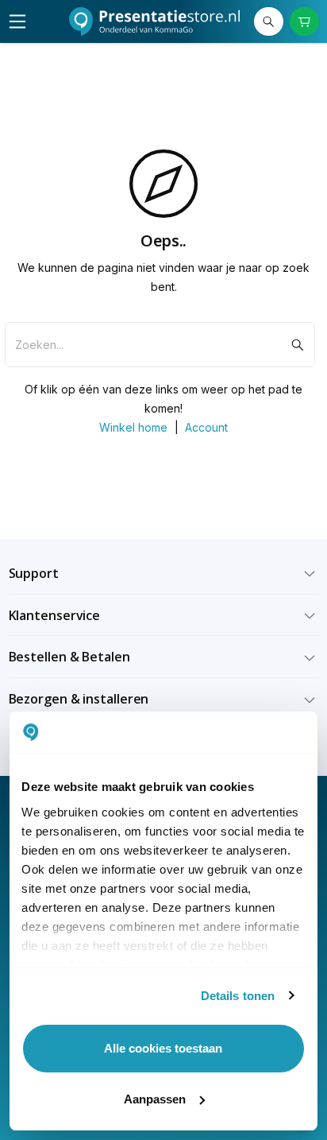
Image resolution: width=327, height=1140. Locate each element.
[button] (164, 574)
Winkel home (133, 427)
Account (206, 427)
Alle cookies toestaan (163, 1048)
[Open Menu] (17, 21)
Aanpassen (155, 1099)
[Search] (268, 22)
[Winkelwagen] (304, 22)
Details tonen (238, 995)
